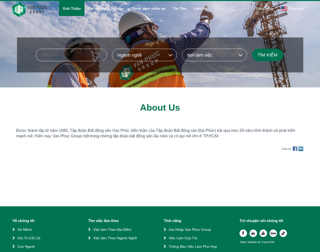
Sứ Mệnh (25, 230)
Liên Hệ (200, 8)
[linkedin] (253, 233)
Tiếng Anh (296, 8)
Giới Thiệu (72, 8)
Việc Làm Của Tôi (183, 238)
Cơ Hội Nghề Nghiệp (105, 8)
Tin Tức (179, 8)
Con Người (26, 247)
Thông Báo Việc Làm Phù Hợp (193, 247)
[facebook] (243, 233)
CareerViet (268, 242)
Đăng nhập (265, 8)
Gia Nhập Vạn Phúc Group (190, 230)
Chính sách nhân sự (148, 8)
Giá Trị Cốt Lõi (29, 238)
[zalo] (273, 233)
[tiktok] (283, 233)
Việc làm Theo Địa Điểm (112, 230)
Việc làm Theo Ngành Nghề (115, 238)
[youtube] (263, 233)
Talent (244, 242)
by (260, 242)
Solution (253, 242)
